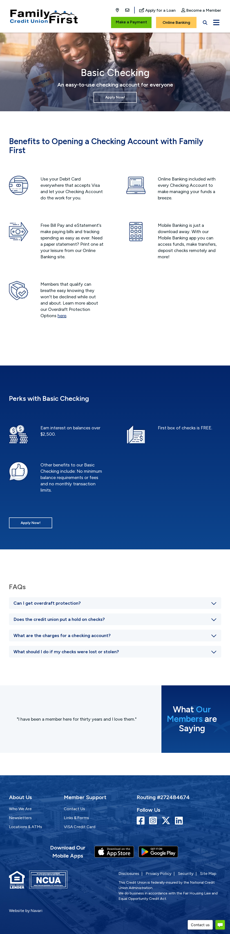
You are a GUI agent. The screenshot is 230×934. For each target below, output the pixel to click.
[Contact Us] (127, 10)
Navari (36, 910)
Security (185, 873)
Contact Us (74, 808)
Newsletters (20, 817)
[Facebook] (142, 820)
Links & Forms (76, 817)
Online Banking (176, 22)
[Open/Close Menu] (216, 22)
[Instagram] (154, 820)
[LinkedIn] (179, 820)
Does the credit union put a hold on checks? (59, 619)
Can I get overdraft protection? (47, 603)
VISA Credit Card (79, 826)
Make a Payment (131, 22)
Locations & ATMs (25, 826)
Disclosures (128, 873)
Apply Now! (115, 97)
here (62, 315)
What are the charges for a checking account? (62, 635)
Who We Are (20, 808)
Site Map (208, 873)
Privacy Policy (158, 873)
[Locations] (118, 10)
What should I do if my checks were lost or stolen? (66, 651)
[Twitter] (167, 820)
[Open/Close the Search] (205, 22)
